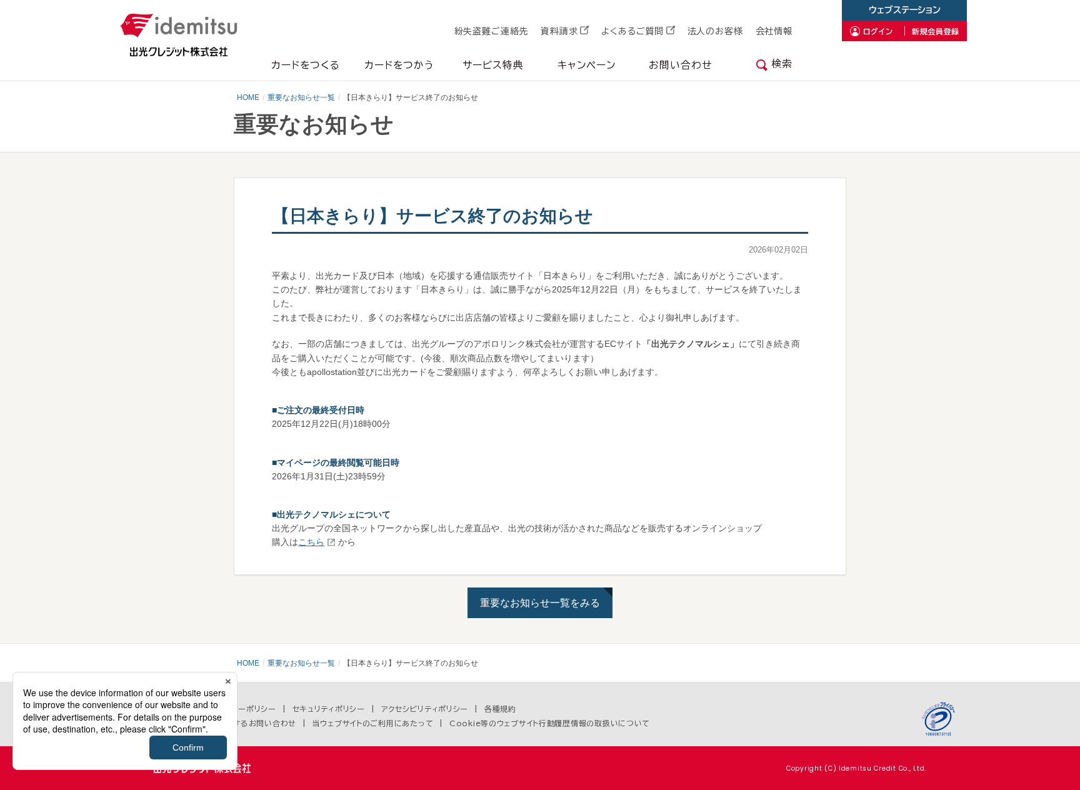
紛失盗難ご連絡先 (491, 31)
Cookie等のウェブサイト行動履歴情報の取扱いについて (549, 723)
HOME (248, 97)
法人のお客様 (715, 31)
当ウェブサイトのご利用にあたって (373, 723)
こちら (311, 542)
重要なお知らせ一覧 (301, 97)
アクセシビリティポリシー (425, 708)
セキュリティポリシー (328, 708)
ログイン (878, 31)
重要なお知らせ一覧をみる (540, 603)
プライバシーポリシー (239, 708)
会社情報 (774, 31)
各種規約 (500, 708)
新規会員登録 (935, 31)
